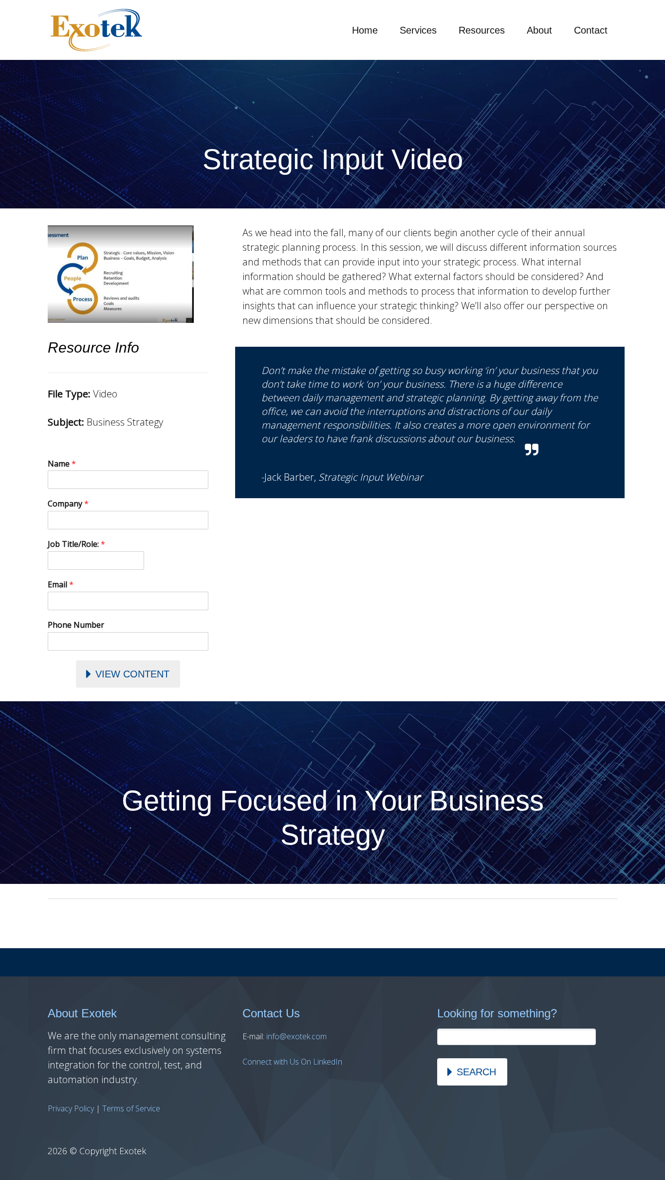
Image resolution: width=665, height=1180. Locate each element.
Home (365, 30)
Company (68, 504)
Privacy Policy (71, 1108)
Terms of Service (131, 1108)
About (539, 30)
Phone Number (76, 625)
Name (62, 464)
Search (476, 1072)
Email (61, 585)
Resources (482, 30)
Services (418, 30)
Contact (591, 30)
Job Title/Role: (76, 544)
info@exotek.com (296, 1036)
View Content (132, 674)
